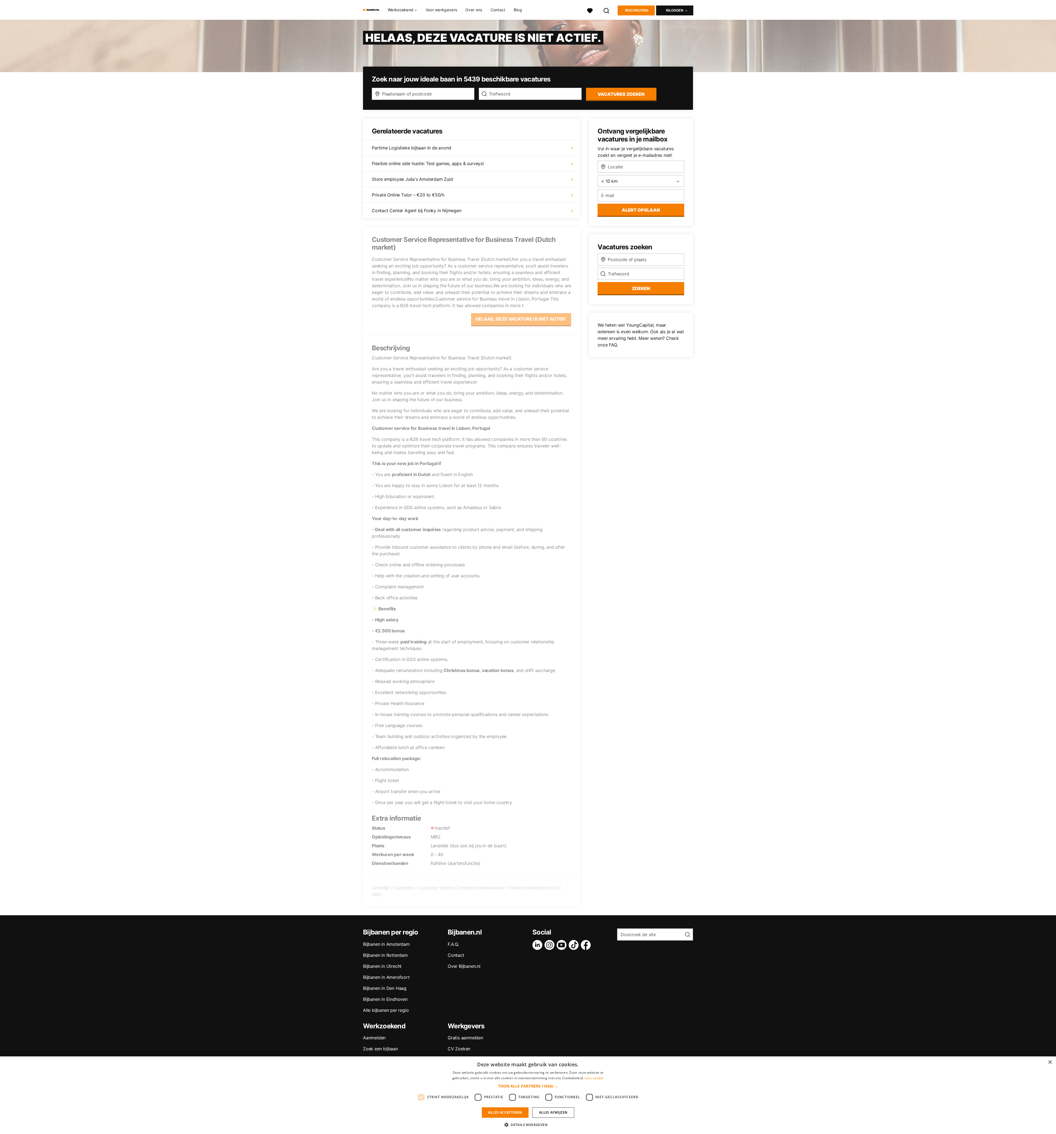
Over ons (473, 9)
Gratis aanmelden (465, 1037)
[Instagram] (550, 945)
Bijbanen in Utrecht (382, 966)
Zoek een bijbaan (380, 1048)
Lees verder (594, 1078)
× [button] (1050, 1062)
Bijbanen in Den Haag (384, 988)
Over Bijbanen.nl (464, 966)
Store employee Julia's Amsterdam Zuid (412, 179)
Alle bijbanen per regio (386, 1010)
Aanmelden (374, 1037)
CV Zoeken (459, 1048)
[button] (528, 1086)
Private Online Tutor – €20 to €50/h (408, 195)
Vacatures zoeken (621, 94)
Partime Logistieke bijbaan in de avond (411, 148)
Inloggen (674, 10)
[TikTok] (575, 945)
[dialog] (528, 1095)
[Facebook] (587, 945)
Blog (518, 9)
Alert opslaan (641, 210)
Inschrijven (636, 10)
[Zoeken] (606, 10)
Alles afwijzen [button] (553, 1112)
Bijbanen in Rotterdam (385, 955)
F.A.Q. (453, 944)
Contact (498, 9)
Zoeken (641, 288)
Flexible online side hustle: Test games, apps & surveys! (428, 163)
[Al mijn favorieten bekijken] (589, 10)
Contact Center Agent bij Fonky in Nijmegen (416, 210)
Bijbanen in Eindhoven (385, 999)
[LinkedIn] (538, 945)
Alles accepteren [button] (505, 1112)
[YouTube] (563, 945)
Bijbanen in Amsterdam (386, 944)
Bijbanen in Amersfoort (386, 977)
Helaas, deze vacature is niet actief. (521, 319)
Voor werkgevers (441, 9)
